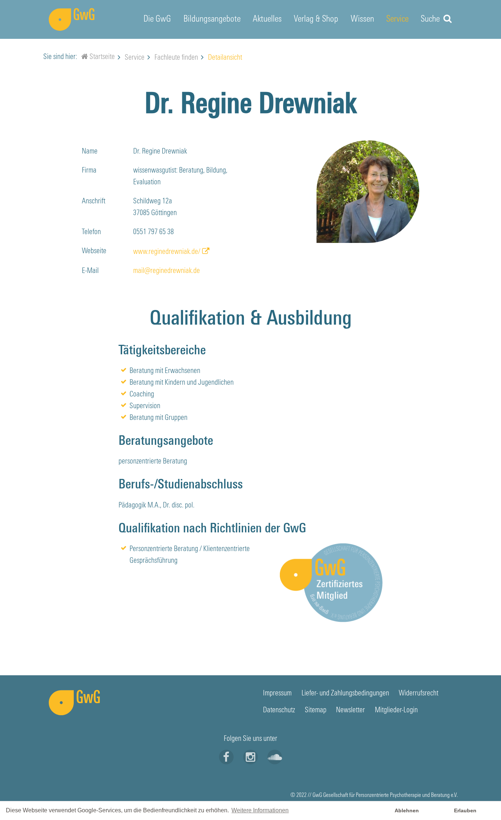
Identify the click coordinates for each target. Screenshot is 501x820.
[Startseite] (84, 57)
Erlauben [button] (465, 810)
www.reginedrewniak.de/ (166, 252)
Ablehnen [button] (407, 810)
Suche (431, 19)
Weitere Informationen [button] (260, 810)
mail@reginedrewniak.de (166, 271)
